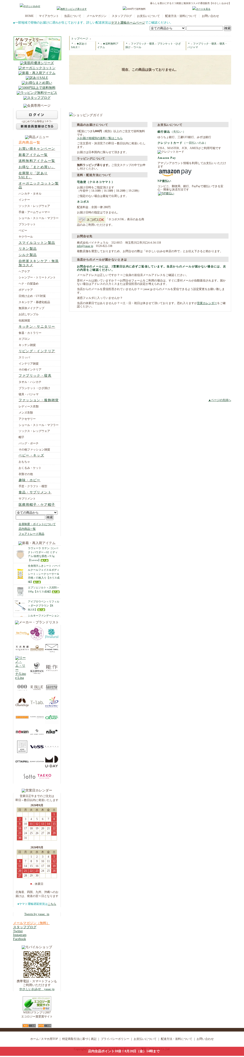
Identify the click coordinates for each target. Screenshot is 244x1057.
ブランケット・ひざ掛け (34, 388)
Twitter (18, 931)
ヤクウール (26, 236)
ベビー (23, 230)
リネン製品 (28, 248)
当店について (72, 16)
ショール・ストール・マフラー (39, 218)
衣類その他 (26, 474)
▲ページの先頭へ (219, 400)
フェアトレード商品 (31, 534)
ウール (137, 47)
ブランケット (27, 224)
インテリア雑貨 (29, 363)
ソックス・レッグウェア (34, 206)
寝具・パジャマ (29, 394)
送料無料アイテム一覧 (37, 161)
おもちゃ (24, 461)
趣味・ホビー (30, 480)
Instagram (19, 935)
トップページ (79, 38)
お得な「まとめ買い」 (37, 167)
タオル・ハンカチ (30, 382)
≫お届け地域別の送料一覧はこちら (100, 138)
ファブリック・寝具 (35, 375)
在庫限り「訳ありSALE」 (33, 175)
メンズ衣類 (26, 412)
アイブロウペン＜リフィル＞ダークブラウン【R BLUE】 (43, 605)
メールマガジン (96, 16)
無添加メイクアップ (31, 308)
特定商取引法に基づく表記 (79, 1039)
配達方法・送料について (181, 16)
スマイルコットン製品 (37, 243)
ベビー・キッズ (31, 455)
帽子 (21, 437)
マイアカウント (49, 16)
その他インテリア (30, 369)
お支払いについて (148, 16)
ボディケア (26, 289)
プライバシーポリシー (115, 1039)
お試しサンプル (29, 314)
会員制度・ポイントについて (37, 524)
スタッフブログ (122, 16)
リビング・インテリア (37, 351)
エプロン (24, 339)
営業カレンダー (207, 303)
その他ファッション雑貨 (34, 449)
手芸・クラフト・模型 (33, 486)
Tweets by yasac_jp (36, 914)
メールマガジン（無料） (31, 923)
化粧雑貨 (24, 320)
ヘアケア (24, 271)
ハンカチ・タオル (30, 193)
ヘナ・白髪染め (29, 283)
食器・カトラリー (30, 333)
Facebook (19, 939)
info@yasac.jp (85, 246)
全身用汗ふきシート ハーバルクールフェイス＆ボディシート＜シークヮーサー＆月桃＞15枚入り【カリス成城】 (44, 573)
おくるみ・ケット (30, 468)
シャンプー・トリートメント (37, 277)
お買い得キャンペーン (37, 148)
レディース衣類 (29, 406)
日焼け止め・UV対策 (32, 296)
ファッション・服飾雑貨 (39, 400)
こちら (52, 904)
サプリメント (27, 498)
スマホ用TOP (49, 1039)
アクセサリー (27, 419)
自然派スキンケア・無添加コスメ (39, 263)
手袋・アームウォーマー (34, 212)
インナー (24, 199)
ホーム (34, 1039)
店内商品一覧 (30, 142)
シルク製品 (28, 255)
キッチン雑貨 (27, 345)
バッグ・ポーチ (29, 443)
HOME (29, 16)
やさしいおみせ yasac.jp (37, 989)
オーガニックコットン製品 (39, 185)
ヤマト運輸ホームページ (128, 22)
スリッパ (24, 357)
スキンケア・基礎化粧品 (34, 302)
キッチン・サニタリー (37, 326)
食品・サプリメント (35, 492)
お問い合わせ (210, 16)
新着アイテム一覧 (33, 155)
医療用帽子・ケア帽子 (37, 504)
